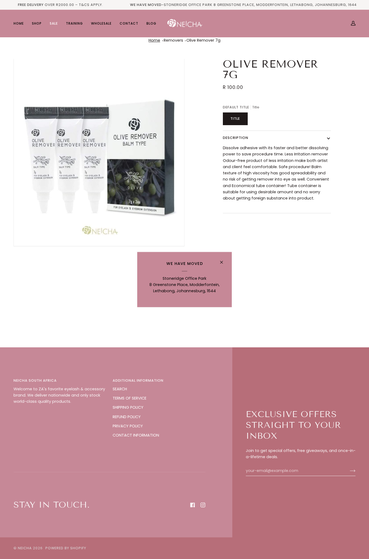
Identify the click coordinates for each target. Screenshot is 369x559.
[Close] (224, 260)
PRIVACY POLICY (128, 426)
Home (154, 40)
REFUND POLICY (127, 417)
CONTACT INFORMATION (136, 435)
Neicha (25, 548)
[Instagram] (202, 505)
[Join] (348, 470)
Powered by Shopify (65, 548)
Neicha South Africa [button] (35, 380)
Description (235, 137)
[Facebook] (192, 505)
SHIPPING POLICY (128, 407)
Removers (173, 40)
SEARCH (120, 389)
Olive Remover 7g (203, 40)
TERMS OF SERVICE (129, 398)
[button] (37, 23)
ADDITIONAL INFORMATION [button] (138, 380)
